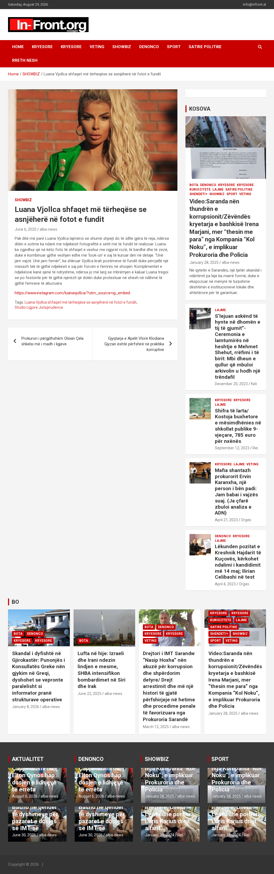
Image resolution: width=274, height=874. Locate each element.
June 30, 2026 (24, 835)
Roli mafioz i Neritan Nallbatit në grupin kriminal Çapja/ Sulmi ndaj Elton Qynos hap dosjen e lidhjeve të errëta (35, 768)
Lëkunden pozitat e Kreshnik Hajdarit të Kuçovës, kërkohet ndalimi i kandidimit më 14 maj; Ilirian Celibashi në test (238, 561)
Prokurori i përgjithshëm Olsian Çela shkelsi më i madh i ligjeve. (52, 341)
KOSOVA (199, 109)
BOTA (193, 185)
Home (18, 46)
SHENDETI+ (198, 194)
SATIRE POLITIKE (205, 46)
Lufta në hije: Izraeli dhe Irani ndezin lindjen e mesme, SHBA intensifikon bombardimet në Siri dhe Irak (101, 669)
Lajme (217, 189)
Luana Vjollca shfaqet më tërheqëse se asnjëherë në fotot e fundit (80, 302)
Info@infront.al (254, 4)
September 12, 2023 (232, 448)
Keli (254, 384)
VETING (97, 46)
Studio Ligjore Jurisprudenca (39, 307)
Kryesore (71, 46)
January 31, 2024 (159, 835)
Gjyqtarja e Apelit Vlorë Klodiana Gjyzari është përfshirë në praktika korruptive (134, 344)
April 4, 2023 (225, 584)
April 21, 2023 (226, 520)
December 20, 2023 (231, 384)
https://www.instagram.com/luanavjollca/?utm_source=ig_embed (72, 293)
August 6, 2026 (24, 796)
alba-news (48, 229)
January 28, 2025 (204, 262)
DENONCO (149, 46)
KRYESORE (42, 46)
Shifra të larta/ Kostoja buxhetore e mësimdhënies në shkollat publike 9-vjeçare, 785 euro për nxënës (238, 426)
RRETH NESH (24, 60)
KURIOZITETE (200, 189)
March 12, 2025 (156, 727)
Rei (255, 448)
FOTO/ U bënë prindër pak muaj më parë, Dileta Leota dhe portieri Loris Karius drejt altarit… (169, 811)
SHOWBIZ (121, 46)
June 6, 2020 (25, 229)
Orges (246, 520)
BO (15, 602)
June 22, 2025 (89, 693)
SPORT (174, 46)
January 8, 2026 (25, 707)
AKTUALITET (28, 759)
